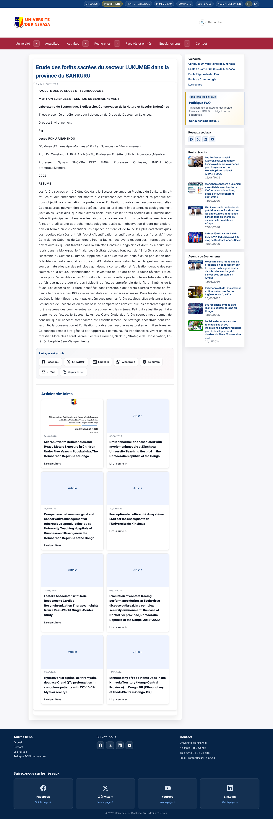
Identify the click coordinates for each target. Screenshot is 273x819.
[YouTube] (212, 139)
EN (255, 3)
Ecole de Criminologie (202, 79)
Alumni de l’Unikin (229, 3)
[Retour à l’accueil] (32, 22)
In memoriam (164, 3)
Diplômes (92, 3)
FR (248, 3)
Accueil (18, 742)
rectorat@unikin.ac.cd (201, 757)
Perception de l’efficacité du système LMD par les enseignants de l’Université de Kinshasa (136, 518)
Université (23, 43)
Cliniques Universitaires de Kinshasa (211, 63)
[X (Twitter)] (198, 139)
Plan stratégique (138, 3)
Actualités (52, 43)
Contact (201, 43)
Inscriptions (112, 3)
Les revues (205, 3)
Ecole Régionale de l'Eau (203, 74)
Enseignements (170, 43)
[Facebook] (191, 139)
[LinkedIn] (205, 139)
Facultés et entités (139, 43)
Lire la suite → (52, 463)
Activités (73, 43)
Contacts (184, 3)
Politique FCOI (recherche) (30, 756)
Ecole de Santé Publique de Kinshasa (211, 68)
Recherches (102, 43)
